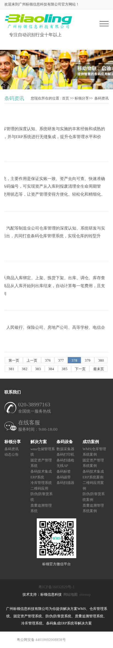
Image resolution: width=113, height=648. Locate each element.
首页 (65, 98)
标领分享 (82, 98)
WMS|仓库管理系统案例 (94, 452)
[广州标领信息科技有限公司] (38, 27)
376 (48, 360)
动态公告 (11, 454)
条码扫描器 (65, 483)
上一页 (32, 360)
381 (11, 369)
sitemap (85, 594)
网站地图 (70, 594)
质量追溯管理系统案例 (93, 508)
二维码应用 (39, 488)
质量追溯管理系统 (41, 508)
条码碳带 (63, 477)
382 (24, 369)
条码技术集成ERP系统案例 (93, 474)
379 (88, 360)
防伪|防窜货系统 (41, 497)
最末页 (98, 369)
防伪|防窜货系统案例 (94, 497)
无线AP (62, 466)
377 (61, 360)
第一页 (14, 360)
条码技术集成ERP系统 (41, 474)
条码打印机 (65, 454)
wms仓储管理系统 (42, 452)
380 (101, 360)
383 (38, 369)
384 (51, 369)
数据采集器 (65, 449)
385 (64, 369)
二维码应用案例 (93, 485)
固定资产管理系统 (41, 463)
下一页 (80, 369)
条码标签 (63, 471)
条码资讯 (101, 98)
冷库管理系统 (41, 483)
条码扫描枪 (65, 460)
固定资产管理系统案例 (93, 463)
